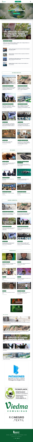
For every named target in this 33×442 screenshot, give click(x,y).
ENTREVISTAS (16, 250)
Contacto (18, 1)
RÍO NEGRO (16, 150)
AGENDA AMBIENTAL (16, 200)
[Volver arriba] (16, 440)
